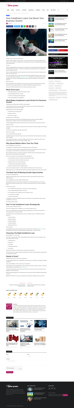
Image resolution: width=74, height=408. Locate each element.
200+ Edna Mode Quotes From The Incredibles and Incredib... (61, 29)
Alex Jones (10, 23)
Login (61, 1)
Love (20, 297)
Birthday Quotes (58, 88)
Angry (31, 297)
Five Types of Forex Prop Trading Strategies (39, 329)
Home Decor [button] (31, 10)
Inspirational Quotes (60, 83)
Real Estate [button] (53, 10)
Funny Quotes (51, 81)
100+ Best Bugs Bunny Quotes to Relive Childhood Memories (61, 24)
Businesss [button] (38, 10)
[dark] (67, 1)
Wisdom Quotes (57, 81)
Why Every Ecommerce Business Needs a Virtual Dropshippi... (25, 330)
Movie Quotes (64, 97)
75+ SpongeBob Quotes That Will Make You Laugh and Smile (61, 40)
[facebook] (49, 388)
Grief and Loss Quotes (62, 90)
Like (8, 297)
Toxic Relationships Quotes (53, 90)
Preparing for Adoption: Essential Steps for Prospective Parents (17, 285)
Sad (36, 297)
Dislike (14, 297)
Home (8, 10)
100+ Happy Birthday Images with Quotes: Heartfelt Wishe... (61, 35)
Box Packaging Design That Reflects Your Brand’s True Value (12, 344)
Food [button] (43, 10)
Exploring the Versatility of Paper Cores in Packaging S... (40, 344)
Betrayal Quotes (51, 88)
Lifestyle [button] (18, 10)
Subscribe (65, 395)
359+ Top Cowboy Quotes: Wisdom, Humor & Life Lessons (60, 71)
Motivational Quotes (58, 85)
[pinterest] (52, 388)
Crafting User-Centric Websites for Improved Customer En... (25, 344)
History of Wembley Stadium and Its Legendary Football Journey (36, 285)
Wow (42, 297)
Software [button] (24, 10)
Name (7, 354)
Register (64, 1)
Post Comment (9, 372)
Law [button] (47, 10)
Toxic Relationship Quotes (53, 99)
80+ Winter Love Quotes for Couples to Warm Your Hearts (40, 398)
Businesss (10, 13)
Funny (26, 297)
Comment (8, 358)
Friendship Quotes (52, 97)
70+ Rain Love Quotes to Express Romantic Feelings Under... (61, 19)
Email (28, 354)
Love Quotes (51, 85)
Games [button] (12, 10)
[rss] (54, 388)
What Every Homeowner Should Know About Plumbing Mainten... (12, 330)
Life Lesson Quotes (52, 83)
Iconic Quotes (58, 97)
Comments (9, 351)
